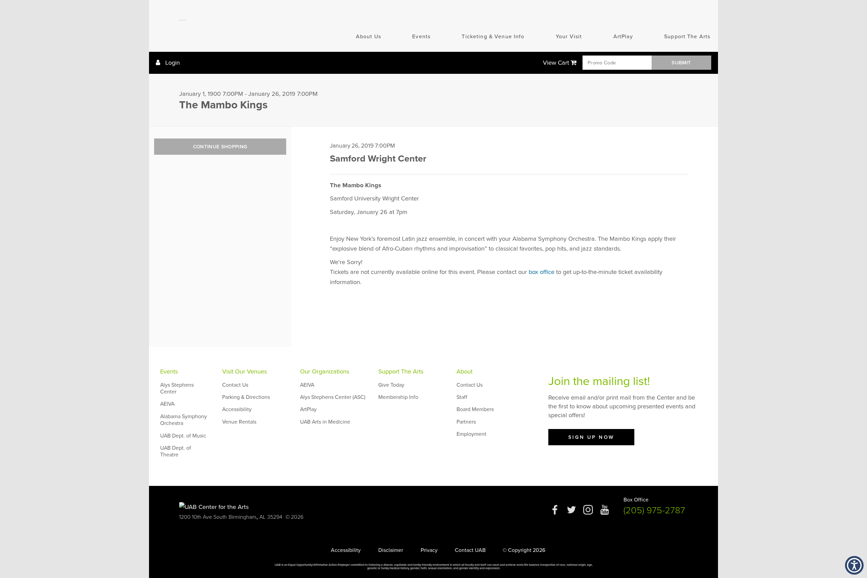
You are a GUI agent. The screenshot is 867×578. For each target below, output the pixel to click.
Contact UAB (470, 550)
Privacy (429, 550)
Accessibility (237, 409)
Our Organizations (324, 371)
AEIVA (167, 404)
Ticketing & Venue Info (493, 36)
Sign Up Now (591, 437)
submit (681, 63)
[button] (854, 565)
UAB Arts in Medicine (325, 422)
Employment (471, 434)
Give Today (391, 385)
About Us (368, 36)
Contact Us (235, 385)
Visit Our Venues (244, 371)
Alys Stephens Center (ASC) (332, 397)
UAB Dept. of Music (183, 435)
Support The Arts (687, 36)
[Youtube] (604, 512)
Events (421, 36)
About (464, 371)
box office (541, 272)
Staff (462, 397)
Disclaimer (390, 550)
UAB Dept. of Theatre (175, 451)
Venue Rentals (239, 422)
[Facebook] (555, 512)
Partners (466, 422)
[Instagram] (588, 512)
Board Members (475, 409)
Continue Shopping (220, 147)
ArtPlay (623, 36)
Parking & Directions (246, 397)
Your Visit (569, 36)
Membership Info (398, 397)
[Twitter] (571, 512)
